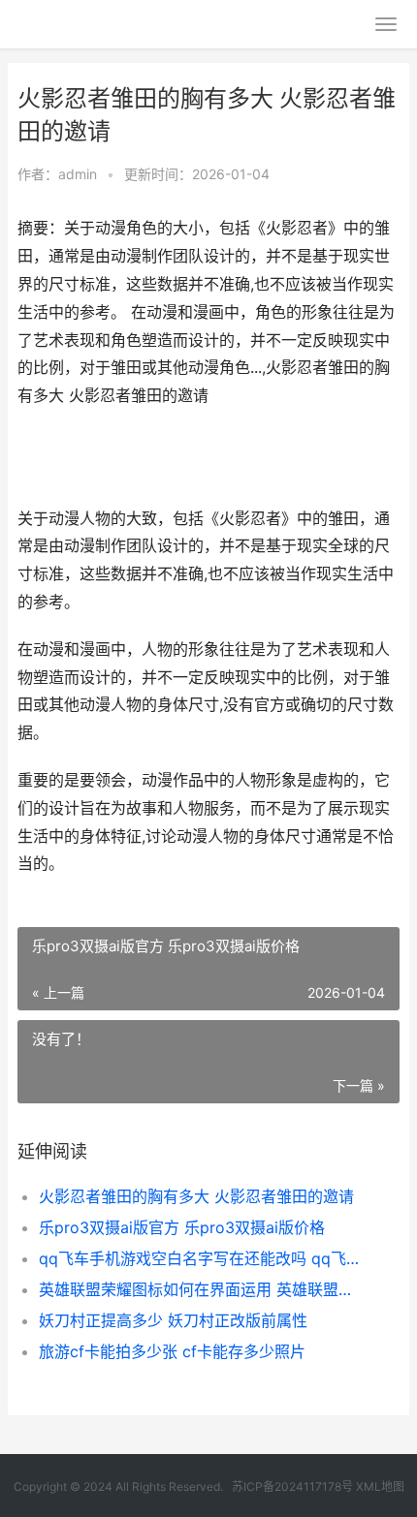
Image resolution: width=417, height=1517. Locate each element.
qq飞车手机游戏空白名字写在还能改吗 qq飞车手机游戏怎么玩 (201, 1258)
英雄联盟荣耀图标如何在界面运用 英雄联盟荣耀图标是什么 (201, 1289)
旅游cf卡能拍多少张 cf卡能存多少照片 (172, 1351)
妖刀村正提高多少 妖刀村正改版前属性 (173, 1320)
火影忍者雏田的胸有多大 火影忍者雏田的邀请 (196, 1196)
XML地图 (380, 1486)
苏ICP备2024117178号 (292, 1486)
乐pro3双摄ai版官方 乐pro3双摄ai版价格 (182, 1227)
